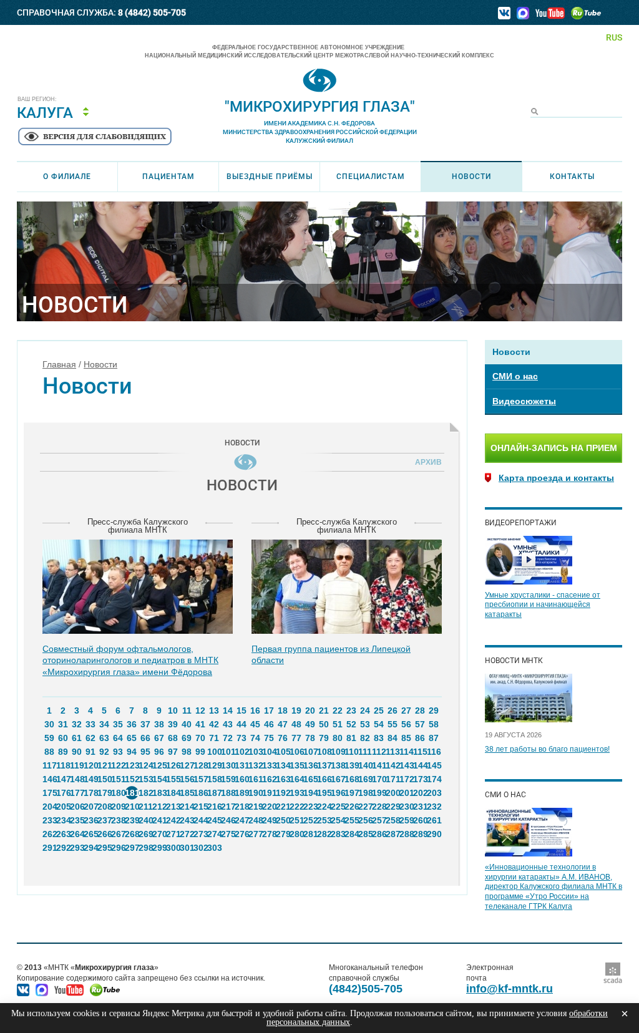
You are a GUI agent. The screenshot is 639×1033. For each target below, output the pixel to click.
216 (214, 807)
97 (173, 752)
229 (392, 807)
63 (104, 738)
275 (228, 834)
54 (379, 724)
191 (269, 793)
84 (393, 738)
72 (228, 738)
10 (173, 710)
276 (241, 834)
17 (269, 710)
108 (324, 752)
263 (63, 834)
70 (200, 738)
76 (283, 738)
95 (145, 752)
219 (255, 807)
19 (296, 710)
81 (351, 738)
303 (214, 848)
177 (77, 793)
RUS (614, 37)
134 (283, 765)
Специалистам (370, 176)
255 (351, 820)
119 (77, 765)
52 (351, 724)
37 (145, 724)
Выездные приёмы (270, 176)
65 (132, 738)
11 (187, 710)
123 (132, 765)
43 (228, 724)
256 (365, 820)
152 (132, 779)
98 (187, 752)
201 (406, 793)
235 (77, 820)
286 (379, 834)
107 (310, 752)
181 (132, 793)
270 (159, 834)
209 (118, 807)
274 (214, 834)
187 (214, 793)
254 (337, 820)
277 (255, 834)
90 (77, 752)
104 (269, 752)
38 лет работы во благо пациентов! (547, 749)
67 (159, 738)
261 (434, 820)
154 (159, 779)
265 (90, 834)
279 (283, 834)
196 (337, 793)
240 (145, 820)
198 (365, 793)
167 (337, 779)
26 (393, 710)
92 (104, 752)
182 (145, 793)
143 (406, 765)
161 (255, 779)
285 (365, 834)
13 (214, 710)
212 (159, 807)
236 (90, 820)
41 (200, 724)
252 (310, 820)
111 (365, 752)
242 (173, 820)
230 (406, 807)
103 (255, 752)
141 (379, 765)
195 (324, 793)
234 (63, 820)
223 (310, 807)
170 (379, 779)
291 (49, 848)
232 (434, 807)
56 (406, 724)
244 (200, 820)
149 (90, 779)
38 (159, 724)
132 (255, 765)
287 (392, 834)
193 (296, 793)
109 (337, 752)
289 (420, 834)
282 (324, 834)
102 (241, 752)
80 (338, 738)
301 (186, 848)
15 (241, 710)
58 (434, 724)
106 (296, 752)
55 (393, 724)
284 (351, 834)
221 (283, 807)
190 (255, 793)
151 (118, 779)
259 (406, 820)
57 (420, 724)
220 (269, 807)
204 (49, 807)
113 (392, 752)
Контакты (572, 176)
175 (49, 793)
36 (132, 724)
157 (200, 779)
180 (118, 793)
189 (241, 793)
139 (351, 765)
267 (118, 834)
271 (173, 834)
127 (186, 765)
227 (365, 807)
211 (145, 807)
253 (324, 820)
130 (228, 765)
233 (49, 820)
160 (241, 779)
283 (337, 834)
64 (118, 738)
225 (337, 807)
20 (310, 710)
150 (104, 779)
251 (296, 820)
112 (379, 752)
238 (118, 820)
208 (104, 807)
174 (434, 779)
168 (351, 779)
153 (145, 779)
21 (324, 710)
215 (200, 807)
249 (269, 820)
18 (283, 710)
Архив (426, 462)
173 (420, 779)
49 (310, 724)
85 (406, 738)
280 (296, 834)
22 (338, 710)
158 (214, 779)
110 (351, 752)
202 (420, 793)
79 (324, 738)
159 (228, 779)
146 (49, 779)
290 (434, 834)
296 (118, 848)
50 (324, 724)
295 (104, 848)
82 (365, 738)
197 (351, 793)
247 (241, 820)
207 (90, 807)
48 (296, 724)
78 (310, 738)
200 (392, 793)
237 (104, 820)
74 (255, 738)
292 (63, 848)
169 (365, 779)
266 (104, 834)
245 (214, 820)
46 (269, 724)
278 (269, 834)
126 (173, 765)
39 (173, 724)
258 (392, 820)
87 (434, 738)
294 (90, 848)
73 (241, 738)
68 (173, 738)
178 (90, 793)
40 (187, 724)
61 (77, 738)
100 (214, 752)
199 (379, 793)
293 (77, 848)
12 (200, 710)
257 (379, 820)
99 (200, 752)
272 (186, 834)
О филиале (67, 176)
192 (283, 793)
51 (338, 724)
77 (296, 738)
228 (379, 807)
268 (132, 834)
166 (324, 779)
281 (310, 834)
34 (104, 724)
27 (406, 710)
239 (132, 820)
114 (406, 752)
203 (434, 793)
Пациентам (168, 176)
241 (159, 820)
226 (351, 807)
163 (283, 779)
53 (365, 724)
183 (159, 793)
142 (392, 765)
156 (186, 779)
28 (420, 710)
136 (310, 765)
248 (255, 820)
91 (90, 752)
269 (145, 834)
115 (420, 752)
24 (365, 710)
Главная (59, 364)
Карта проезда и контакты (556, 478)
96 (159, 752)
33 (90, 724)
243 (186, 820)
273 (200, 834)
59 (49, 738)
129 (214, 765)
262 (49, 834)
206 (77, 807)
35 (118, 724)
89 (63, 752)
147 (63, 779)
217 (228, 807)
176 (63, 793)
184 (173, 793)
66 (145, 738)
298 (145, 848)
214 (186, 807)
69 (187, 738)
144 (420, 765)
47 (283, 724)
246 (228, 820)
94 (132, 752)
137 (324, 765)
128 (200, 765)
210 (132, 807)
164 (296, 779)
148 (77, 779)
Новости (471, 176)
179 (104, 793)
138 (337, 765)
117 (49, 765)
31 (63, 724)
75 (269, 738)
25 (379, 710)
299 (159, 848)
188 (228, 793)
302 (200, 848)
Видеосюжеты (524, 401)
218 (241, 807)
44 (241, 724)
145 (434, 765)
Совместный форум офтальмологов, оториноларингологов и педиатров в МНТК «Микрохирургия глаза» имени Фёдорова (130, 660)
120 (90, 765)
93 (118, 752)
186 (200, 793)
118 (63, 765)
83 (379, 738)
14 (228, 710)
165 (310, 779)
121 (104, 765)
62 (90, 738)
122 (118, 765)
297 (132, 848)
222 (296, 807)
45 (255, 724)
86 (420, 738)
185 (186, 793)
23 (351, 710)
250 (283, 820)
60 (63, 738)
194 (310, 793)
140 (365, 765)
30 (49, 724)
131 (241, 765)
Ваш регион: (37, 99)
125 (159, 765)
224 (324, 807)
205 (63, 807)
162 (269, 779)
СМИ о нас (515, 376)
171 (392, 779)
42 (214, 724)
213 (173, 807)
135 (296, 765)
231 (420, 807)
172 (406, 779)
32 (77, 724)
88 (49, 752)
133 (269, 765)
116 (434, 752)
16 (255, 710)
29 (434, 710)
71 (214, 738)
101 (228, 752)
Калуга (45, 113)
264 (77, 834)
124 (145, 765)
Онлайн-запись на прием (553, 448)
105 (283, 752)
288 (406, 834)
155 (173, 779)
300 (173, 848)
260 (420, 820)
